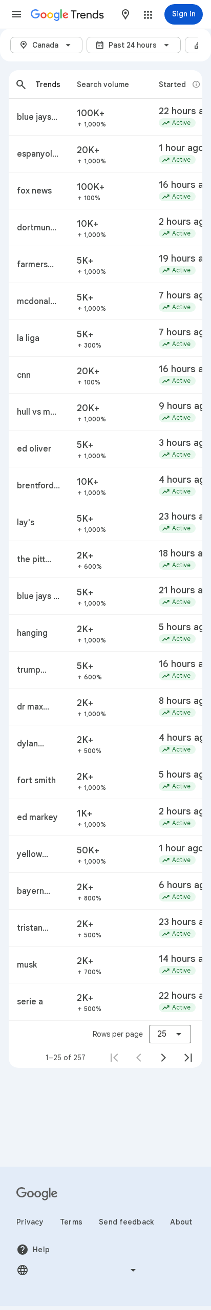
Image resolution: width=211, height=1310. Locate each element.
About (181, 1222)
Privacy (30, 1222)
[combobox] (125, 14)
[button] (16, 14)
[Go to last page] (188, 1057)
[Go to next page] (163, 1057)
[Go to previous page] (139, 1057)
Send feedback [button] (126, 1222)
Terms (71, 1222)
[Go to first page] (114, 1057)
